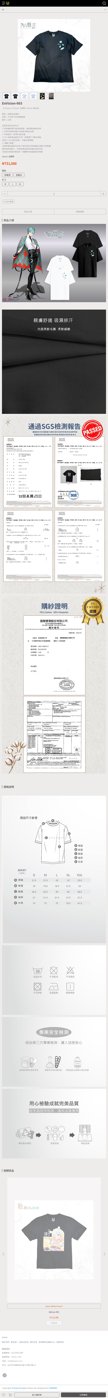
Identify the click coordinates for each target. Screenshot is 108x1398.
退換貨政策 (24, 1342)
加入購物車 (37, 1394)
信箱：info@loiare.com (12, 1361)
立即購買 (83, 1394)
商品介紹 (28, 211)
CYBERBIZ (53, 1388)
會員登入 (14, 1342)
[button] (104, 1254)
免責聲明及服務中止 (47, 1342)
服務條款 (60, 1342)
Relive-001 (54, 1312)
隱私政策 (33, 1342)
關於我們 (5, 1342)
